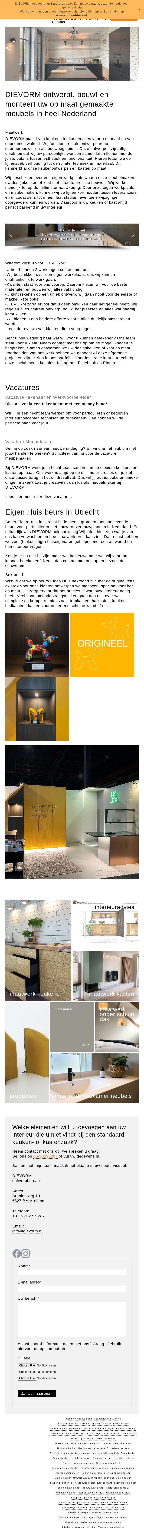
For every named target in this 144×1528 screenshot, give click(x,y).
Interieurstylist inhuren (107, 1503)
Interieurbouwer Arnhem (94, 1468)
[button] (11, 234)
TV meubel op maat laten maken (67, 1508)
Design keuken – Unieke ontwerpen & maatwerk (79, 1458)
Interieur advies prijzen (120, 1458)
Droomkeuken (127, 1453)
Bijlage (24, 1358)
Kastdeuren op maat (117, 1488)
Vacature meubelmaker (111, 1522)
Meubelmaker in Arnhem (107, 1419)
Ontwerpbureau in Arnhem (88, 1478)
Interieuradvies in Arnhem (117, 1443)
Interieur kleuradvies (109, 1517)
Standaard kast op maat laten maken (116, 1498)
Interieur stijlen (58, 1429)
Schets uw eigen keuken (109, 1463)
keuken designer (60, 1483)
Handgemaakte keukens (92, 1448)
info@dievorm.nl (27, 1231)
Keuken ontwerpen (91, 1473)
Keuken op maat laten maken (120, 1434)
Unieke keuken (63, 1478)
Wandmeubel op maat (118, 1493)
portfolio (65, 358)
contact (59, 343)
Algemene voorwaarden (79, 1419)
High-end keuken (67, 1448)
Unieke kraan (129, 1508)
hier (18, 497)
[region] (72, 238)
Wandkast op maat (66, 1493)
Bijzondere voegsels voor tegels (77, 1512)
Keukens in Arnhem (125, 1429)
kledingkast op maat (124, 1483)
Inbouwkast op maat (93, 1488)
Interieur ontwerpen (84, 1498)
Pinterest (110, 363)
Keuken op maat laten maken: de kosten (93, 1438)
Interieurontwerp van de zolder (80, 1522)
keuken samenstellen (67, 1473)
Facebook (86, 363)
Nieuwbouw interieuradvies (81, 1517)
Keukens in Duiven (79, 1429)
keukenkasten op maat (122, 1468)
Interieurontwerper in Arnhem (74, 1424)
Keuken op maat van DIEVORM (67, 1434)
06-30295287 (45, 1156)
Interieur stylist (94, 1434)
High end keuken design (117, 1478)
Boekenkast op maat (69, 1488)
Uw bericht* (29, 1298)
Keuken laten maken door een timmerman (78, 1443)
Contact (59, 22)
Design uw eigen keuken (65, 1468)
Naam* (24, 1266)
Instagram (65, 363)
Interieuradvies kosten (83, 1483)
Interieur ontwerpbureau (117, 1473)
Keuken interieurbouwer (79, 1503)
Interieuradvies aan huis (105, 1453)
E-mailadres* (29, 1282)
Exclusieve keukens (117, 1448)
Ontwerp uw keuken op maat (79, 1463)
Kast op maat (104, 1483)
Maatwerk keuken (102, 1424)
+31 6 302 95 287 (28, 1216)
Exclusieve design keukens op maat (70, 1453)
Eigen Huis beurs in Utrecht (111, 1512)
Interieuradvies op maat (91, 1493)
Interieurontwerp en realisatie (103, 1508)
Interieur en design (102, 1429)
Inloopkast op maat (60, 1498)
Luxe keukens (121, 1424)
